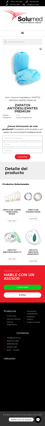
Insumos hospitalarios (20, 97)
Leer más (12, 221)
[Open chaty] (38, 419)
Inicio (7, 97)
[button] (22, 33)
